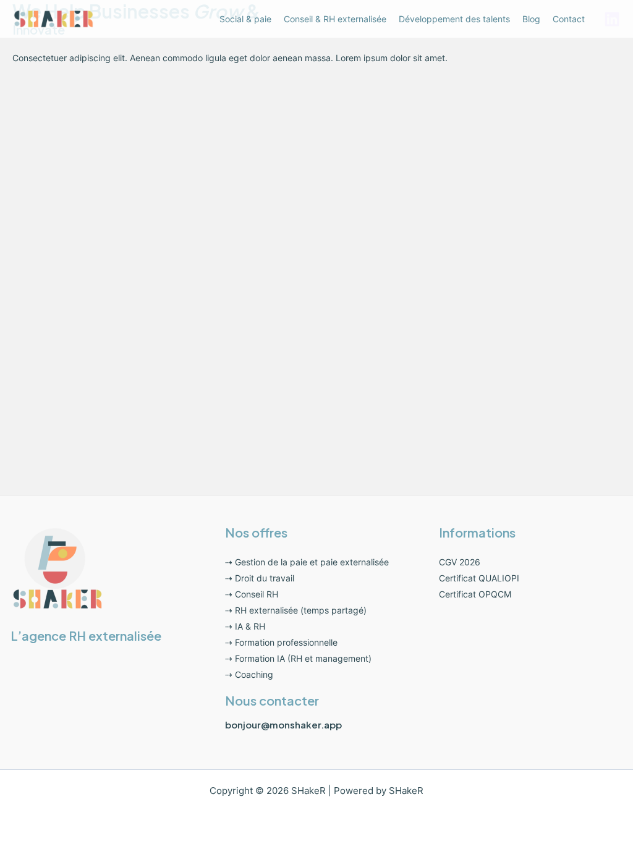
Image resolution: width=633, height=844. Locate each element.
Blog (531, 19)
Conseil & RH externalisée (335, 19)
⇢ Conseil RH (251, 594)
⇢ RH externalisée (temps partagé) (296, 610)
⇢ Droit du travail (259, 578)
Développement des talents (454, 19)
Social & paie (245, 19)
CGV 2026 (459, 562)
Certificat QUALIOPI (479, 578)
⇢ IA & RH (245, 626)
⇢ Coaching (249, 674)
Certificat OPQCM (475, 594)
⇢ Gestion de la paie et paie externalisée (307, 562)
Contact (569, 19)
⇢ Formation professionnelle (281, 642)
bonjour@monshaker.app (283, 724)
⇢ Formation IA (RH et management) (298, 658)
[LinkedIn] (612, 19)
